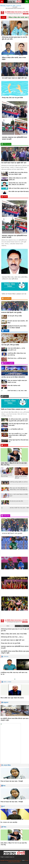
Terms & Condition (16, 861)
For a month (15, 7)
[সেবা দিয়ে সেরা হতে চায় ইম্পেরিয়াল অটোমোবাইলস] (14, 375)
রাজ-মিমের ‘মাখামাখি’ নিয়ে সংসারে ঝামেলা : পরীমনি (19, 507)
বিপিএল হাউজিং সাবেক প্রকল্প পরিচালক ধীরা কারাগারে (19, 191)
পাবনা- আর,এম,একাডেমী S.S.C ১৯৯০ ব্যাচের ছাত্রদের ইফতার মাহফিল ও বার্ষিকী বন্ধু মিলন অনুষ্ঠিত (18, 435)
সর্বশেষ (7, 626)
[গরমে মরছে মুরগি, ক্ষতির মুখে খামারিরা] (14, 342)
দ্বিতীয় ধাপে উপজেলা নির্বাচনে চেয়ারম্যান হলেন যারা (18, 188)
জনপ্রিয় (21, 626)
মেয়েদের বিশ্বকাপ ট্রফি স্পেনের (9, 591)
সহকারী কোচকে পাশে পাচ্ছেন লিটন (10, 551)
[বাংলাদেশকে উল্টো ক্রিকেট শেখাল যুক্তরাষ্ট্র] (14, 310)
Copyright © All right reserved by (7, 860)
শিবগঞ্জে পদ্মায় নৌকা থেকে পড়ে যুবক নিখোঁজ (12, 97)
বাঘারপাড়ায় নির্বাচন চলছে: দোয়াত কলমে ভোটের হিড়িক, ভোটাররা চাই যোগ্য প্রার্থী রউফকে (15, 278)
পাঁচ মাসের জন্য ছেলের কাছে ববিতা (16, 501)
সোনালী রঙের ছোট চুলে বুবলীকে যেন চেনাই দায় (18, 482)
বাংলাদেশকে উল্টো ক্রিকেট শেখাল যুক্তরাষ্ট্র (12, 533)
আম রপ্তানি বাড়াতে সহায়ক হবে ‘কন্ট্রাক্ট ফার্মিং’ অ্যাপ (14, 78)
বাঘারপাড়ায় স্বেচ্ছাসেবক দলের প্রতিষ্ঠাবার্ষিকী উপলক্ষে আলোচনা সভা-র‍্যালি (14, 236)
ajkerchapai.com (17, 860)
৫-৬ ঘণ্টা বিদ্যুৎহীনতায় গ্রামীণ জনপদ (16, 429)
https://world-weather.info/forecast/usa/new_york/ (15, 8)
